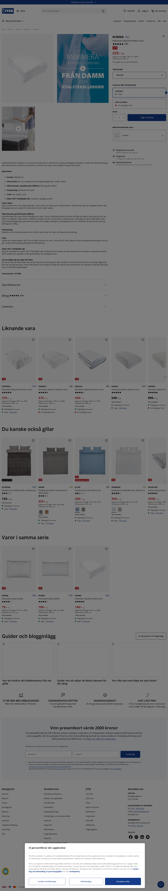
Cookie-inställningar (47, 881)
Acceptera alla (123, 881)
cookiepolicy (74, 871)
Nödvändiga (86, 881)
